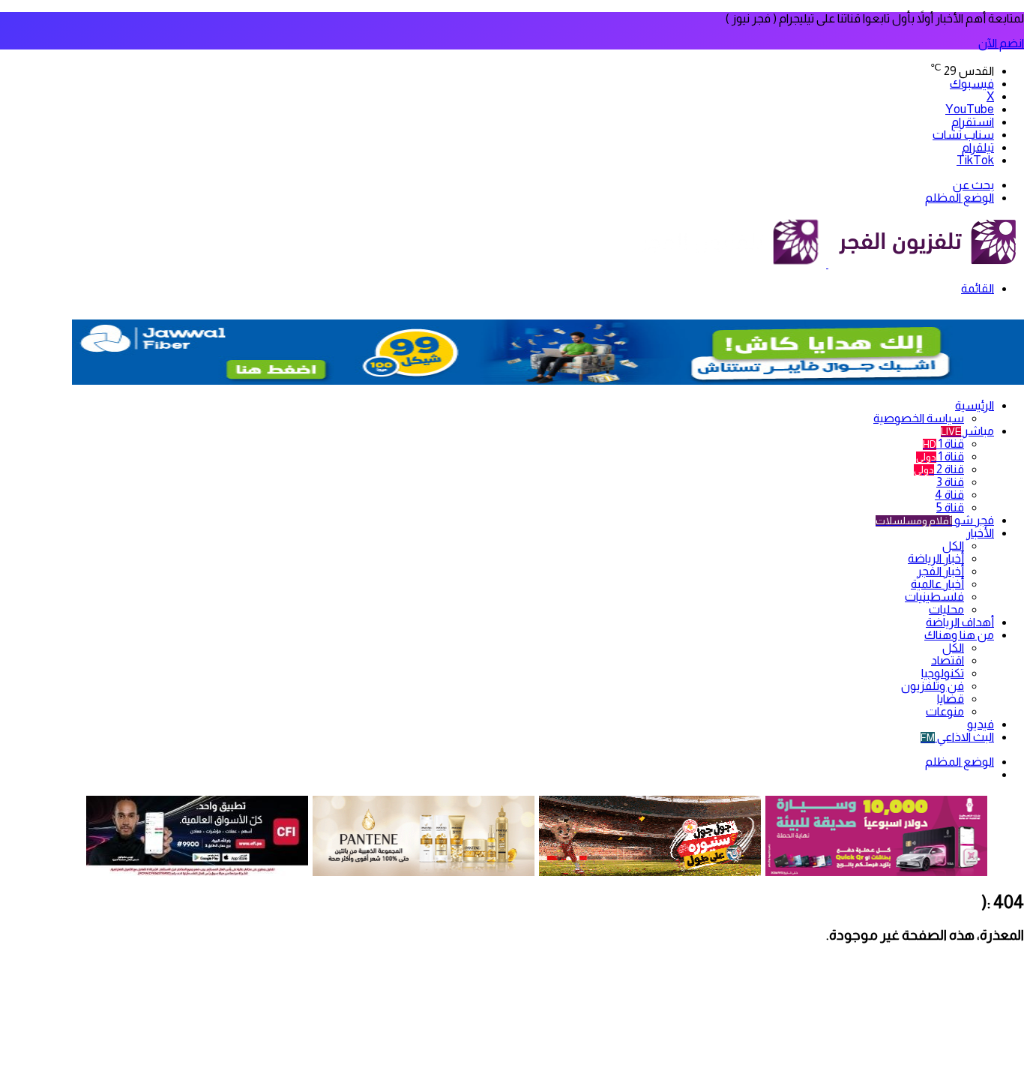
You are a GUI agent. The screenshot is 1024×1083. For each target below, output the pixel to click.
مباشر (967, 430)
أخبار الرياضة (936, 558)
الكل (953, 545)
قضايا (950, 698)
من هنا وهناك (959, 634)
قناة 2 (939, 469)
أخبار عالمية (937, 584)
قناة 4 (949, 494)
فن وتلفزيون (932, 686)
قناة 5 (950, 507)
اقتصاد (947, 660)
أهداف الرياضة (960, 622)
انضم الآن (1001, 43)
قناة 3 (950, 482)
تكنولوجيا (942, 673)
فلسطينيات (934, 596)
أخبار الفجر (940, 571)
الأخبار (980, 532)
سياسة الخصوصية (918, 418)
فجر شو (935, 520)
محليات (946, 609)
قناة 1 (943, 443)
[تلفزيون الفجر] (827, 263)
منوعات (945, 711)
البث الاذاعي (957, 736)
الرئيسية (974, 405)
